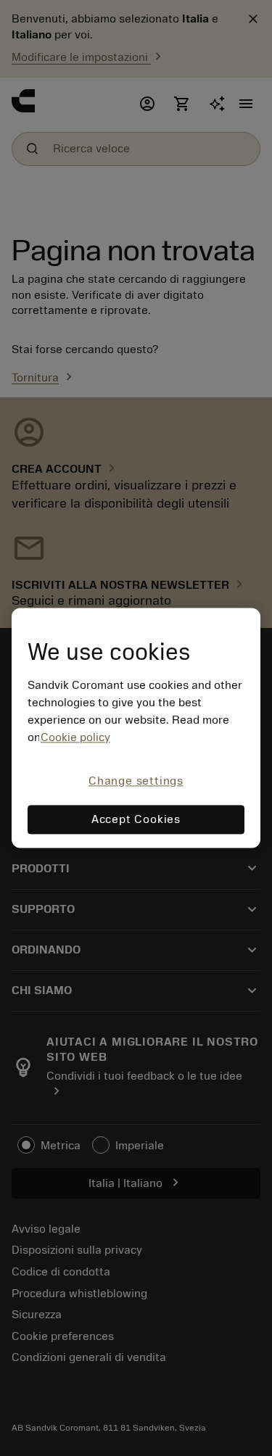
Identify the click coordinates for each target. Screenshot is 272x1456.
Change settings (136, 781)
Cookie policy (75, 737)
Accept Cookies (136, 820)
